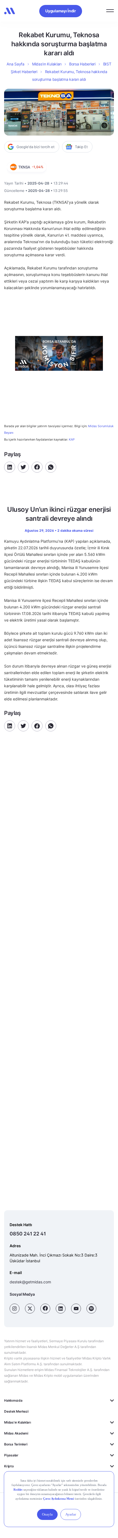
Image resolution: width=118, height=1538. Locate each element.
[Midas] (9, 11)
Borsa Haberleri (82, 64)
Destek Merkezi (16, 1411)
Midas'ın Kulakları (17, 1422)
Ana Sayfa (15, 64)
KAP (72, 439)
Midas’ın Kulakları (46, 64)
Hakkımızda (13, 1400)
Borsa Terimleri (15, 1444)
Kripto (9, 1466)
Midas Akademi (16, 1433)
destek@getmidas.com (30, 1282)
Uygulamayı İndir (60, 10)
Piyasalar (11, 1455)
